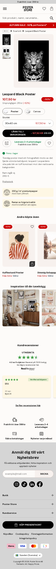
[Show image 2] (6, 53)
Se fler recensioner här (28, 405)
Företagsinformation (42, 534)
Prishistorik (7, 181)
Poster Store (35, 561)
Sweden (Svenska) (29, 555)
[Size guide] (6, 143)
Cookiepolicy (22, 534)
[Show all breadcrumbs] (5, 31)
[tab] (44, 9)
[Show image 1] (6, 39)
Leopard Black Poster (35, 31)
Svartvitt (17, 31)
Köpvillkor (8, 534)
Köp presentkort (30, 525)
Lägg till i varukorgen (30, 133)
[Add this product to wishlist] (49, 143)
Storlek (6, 117)
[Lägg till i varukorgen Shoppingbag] (32, 264)
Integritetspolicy (28, 538)
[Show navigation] (4, 8)
